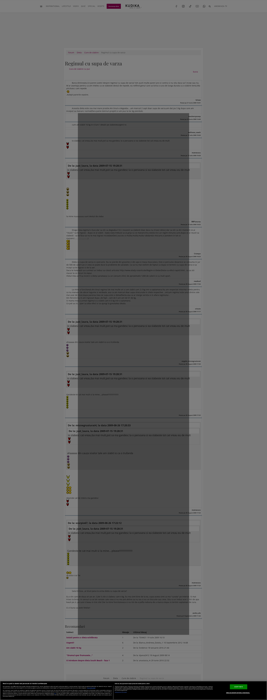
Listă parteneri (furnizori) (121, 692)
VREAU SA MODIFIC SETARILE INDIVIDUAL (238, 692)
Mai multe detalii (91, 688)
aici (55, 693)
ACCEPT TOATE (238, 687)
